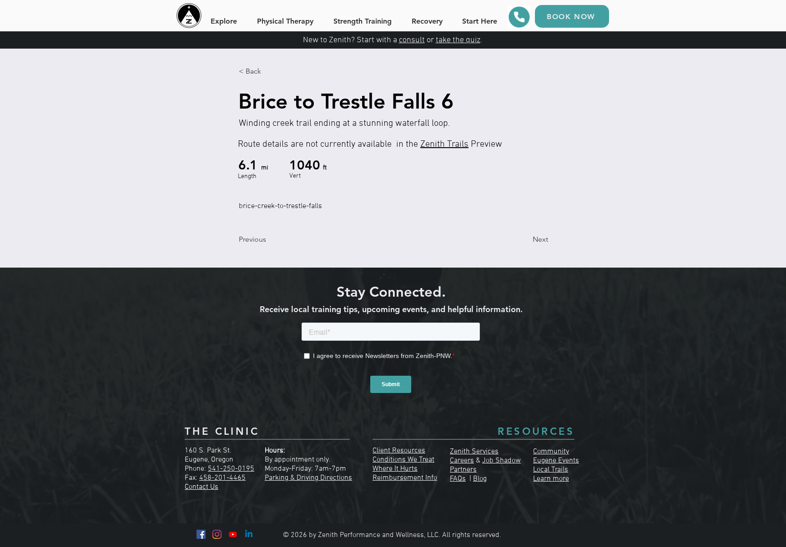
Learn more (551, 478)
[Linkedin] (248, 534)
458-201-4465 (222, 477)
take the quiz (458, 40)
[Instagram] (217, 534)
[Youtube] (232, 534)
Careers (462, 460)
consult (412, 40)
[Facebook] (201, 534)
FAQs (458, 478)
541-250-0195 (231, 468)
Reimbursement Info (405, 477)
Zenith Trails (444, 144)
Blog (480, 478)
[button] (269, 71)
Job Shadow (501, 460)
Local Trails (550, 469)
